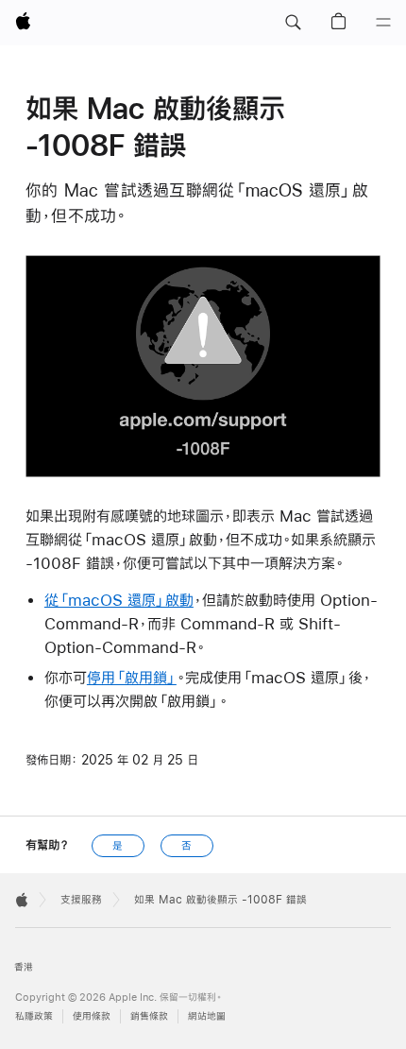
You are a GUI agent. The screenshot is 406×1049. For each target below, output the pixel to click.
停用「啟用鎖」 (132, 677)
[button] (292, 22)
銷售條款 (149, 1016)
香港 (23, 967)
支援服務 (81, 899)
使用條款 (91, 1016)
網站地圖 (207, 1016)
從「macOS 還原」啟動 (119, 600)
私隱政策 (34, 1016)
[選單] (383, 22)
